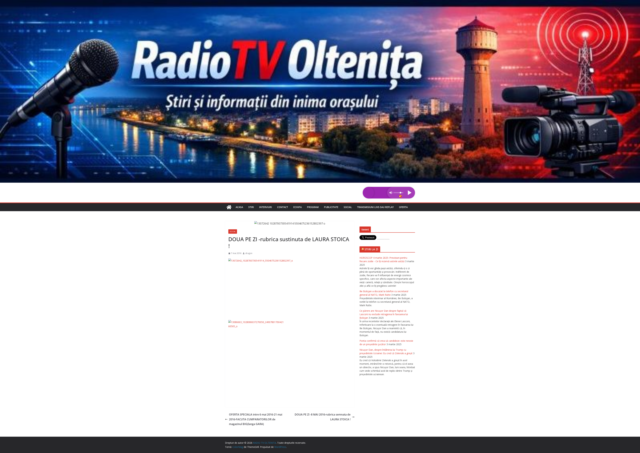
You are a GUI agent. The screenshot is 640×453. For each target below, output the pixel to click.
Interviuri (265, 207)
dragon (248, 253)
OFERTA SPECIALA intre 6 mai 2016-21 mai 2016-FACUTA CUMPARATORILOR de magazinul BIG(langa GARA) (255, 419)
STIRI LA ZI (371, 249)
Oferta (403, 207)
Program (313, 207)
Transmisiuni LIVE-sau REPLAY (375, 207)
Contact (282, 207)
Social (348, 207)
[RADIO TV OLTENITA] (320, 2)
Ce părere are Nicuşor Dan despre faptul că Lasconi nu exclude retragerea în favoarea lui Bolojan (384, 314)
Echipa (297, 207)
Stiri (251, 207)
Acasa (239, 207)
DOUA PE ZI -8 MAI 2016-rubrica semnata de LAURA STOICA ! (322, 417)
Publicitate (331, 207)
